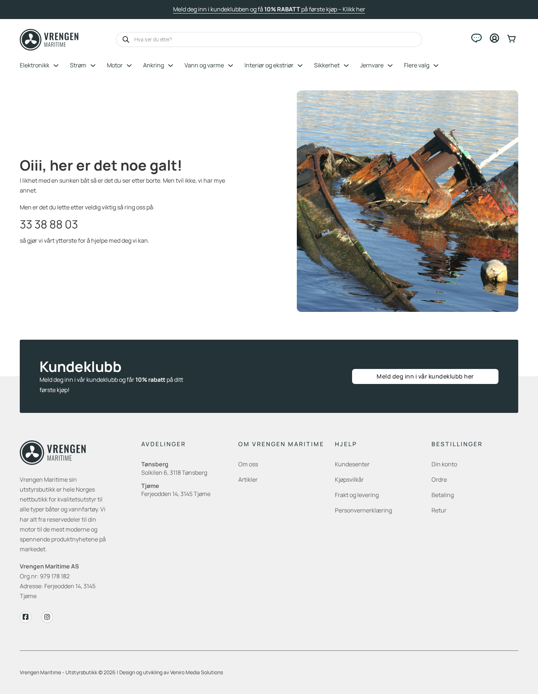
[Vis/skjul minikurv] (512, 38)
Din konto (444, 464)
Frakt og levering (357, 495)
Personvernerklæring (363, 510)
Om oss (248, 464)
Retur (439, 510)
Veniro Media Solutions (196, 672)
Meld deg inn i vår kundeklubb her (425, 376)
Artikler (248, 479)
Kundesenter (352, 464)
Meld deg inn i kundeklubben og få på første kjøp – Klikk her (269, 9)
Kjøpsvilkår (349, 479)
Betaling (442, 495)
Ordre (439, 479)
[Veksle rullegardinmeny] (56, 65)
